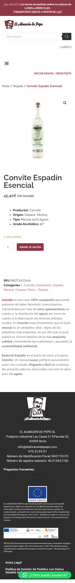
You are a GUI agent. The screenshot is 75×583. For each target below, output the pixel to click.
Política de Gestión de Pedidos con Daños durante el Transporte (34, 570)
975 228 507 (11, 4)
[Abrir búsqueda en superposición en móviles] (37, 36)
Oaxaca (20, 290)
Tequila (18, 86)
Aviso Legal (13, 562)
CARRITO (65, 47)
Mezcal (9, 290)
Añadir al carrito (30, 247)
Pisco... (32, 290)
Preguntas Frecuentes (19, 469)
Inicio (5, 86)
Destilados (44, 285)
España (58, 285)
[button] (7, 63)
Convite (29, 285)
